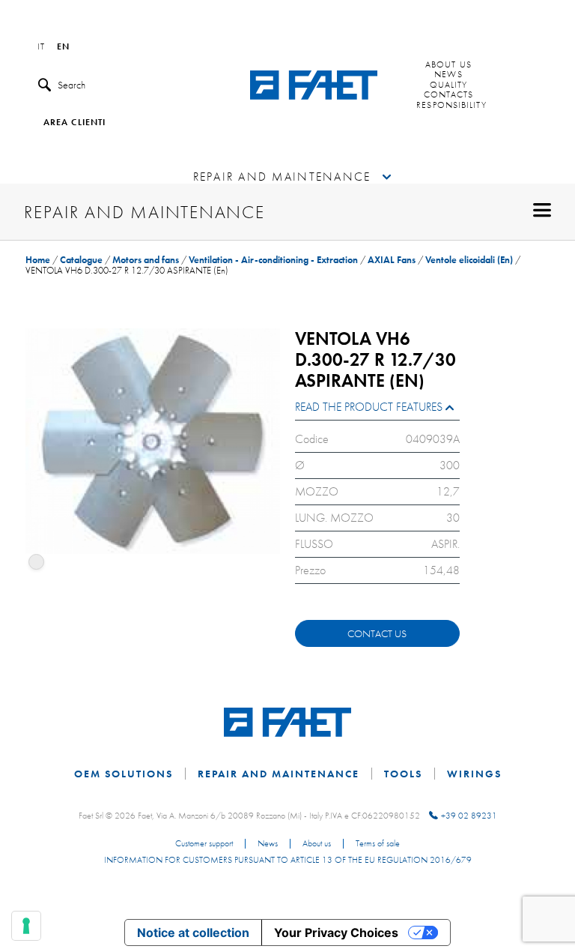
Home (37, 259)
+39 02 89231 (469, 815)
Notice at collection (193, 932)
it (41, 47)
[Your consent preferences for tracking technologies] (26, 926)
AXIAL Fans (392, 259)
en (63, 47)
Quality (449, 85)
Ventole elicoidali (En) (469, 259)
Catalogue (81, 259)
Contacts (449, 95)
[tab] (377, 410)
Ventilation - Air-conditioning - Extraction (273, 259)
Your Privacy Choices (336, 932)
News (448, 75)
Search (71, 84)
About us (448, 65)
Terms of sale (378, 844)
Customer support (204, 844)
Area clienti (74, 123)
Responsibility (451, 105)
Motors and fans (145, 259)
